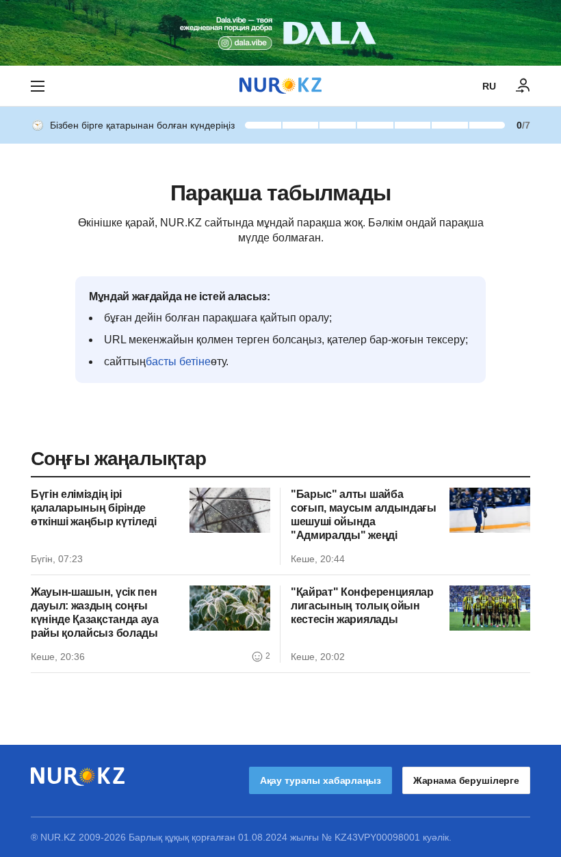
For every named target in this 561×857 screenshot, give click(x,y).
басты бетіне (178, 361)
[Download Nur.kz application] (280, 33)
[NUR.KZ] (280, 86)
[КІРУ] (523, 86)
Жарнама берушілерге (466, 780)
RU (489, 86)
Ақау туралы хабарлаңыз (320, 780)
